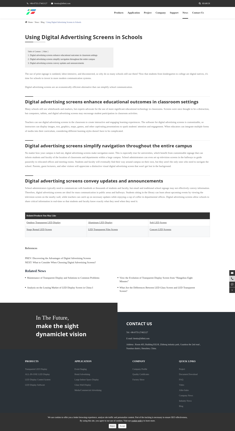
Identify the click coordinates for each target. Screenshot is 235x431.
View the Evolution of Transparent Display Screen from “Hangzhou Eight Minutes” (156, 279)
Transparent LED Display (36, 369)
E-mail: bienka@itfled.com (137, 338)
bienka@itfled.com (62, 3)
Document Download (188, 374)
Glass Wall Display (83, 385)
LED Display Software (35, 385)
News (185, 12)
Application (134, 12)
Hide (45, 52)
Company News (186, 395)
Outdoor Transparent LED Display (44, 222)
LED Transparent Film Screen (103, 229)
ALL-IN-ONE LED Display (37, 374)
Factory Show (138, 379)
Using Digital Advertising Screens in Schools (63, 22)
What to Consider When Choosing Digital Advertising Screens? (64, 262)
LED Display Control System (37, 379)
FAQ (181, 379)
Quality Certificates (140, 374)
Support (174, 12)
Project (147, 12)
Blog (42, 22)
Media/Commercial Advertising (88, 390)
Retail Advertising (82, 374)
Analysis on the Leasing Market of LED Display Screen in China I (60, 287)
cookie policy (137, 421)
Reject (112, 426)
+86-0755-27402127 (38, 3)
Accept (122, 426)
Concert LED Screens (160, 229)
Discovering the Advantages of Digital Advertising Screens (62, 258)
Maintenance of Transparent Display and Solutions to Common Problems (63, 277)
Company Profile (139, 369)
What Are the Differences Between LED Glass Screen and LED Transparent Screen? (157, 289)
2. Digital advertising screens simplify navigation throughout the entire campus (61, 59)
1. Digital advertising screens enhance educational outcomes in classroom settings (62, 55)
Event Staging (81, 369)
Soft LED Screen (158, 222)
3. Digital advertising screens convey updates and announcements (56, 63)
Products (118, 12)
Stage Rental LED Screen (39, 229)
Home (30, 22)
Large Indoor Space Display (87, 379)
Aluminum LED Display (100, 222)
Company (161, 12)
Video (181, 385)
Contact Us (198, 12)
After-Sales (184, 390)
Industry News (185, 401)
